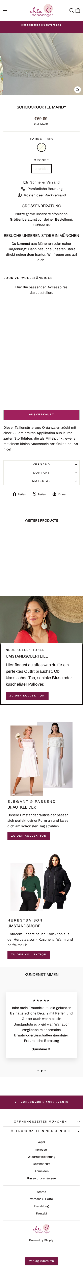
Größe (41, 160)
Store (71, 249)
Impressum (41, 1149)
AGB (41, 1142)
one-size (41, 169)
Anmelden (41, 1171)
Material (41, 481)
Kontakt (41, 472)
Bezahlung (41, 1206)
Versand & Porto (41, 1199)
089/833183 (41, 225)
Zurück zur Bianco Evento (44, 1102)
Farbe (41, 138)
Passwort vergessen (41, 1178)
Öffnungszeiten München (40, 1121)
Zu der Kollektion (27, 695)
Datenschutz (41, 1163)
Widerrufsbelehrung (41, 1156)
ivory (41, 147)
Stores (41, 1192)
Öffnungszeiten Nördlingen (40, 1131)
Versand (41, 464)
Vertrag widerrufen (41, 1260)
